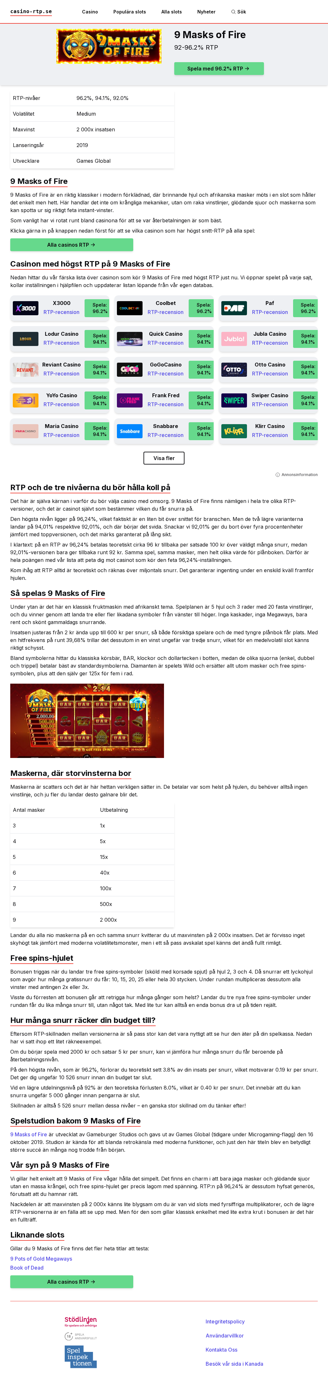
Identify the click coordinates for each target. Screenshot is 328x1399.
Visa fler (164, 458)
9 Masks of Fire (28, 1134)
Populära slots (129, 11)
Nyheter (206, 11)
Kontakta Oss (221, 1349)
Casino (90, 11)
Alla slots (171, 11)
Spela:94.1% (100, 339)
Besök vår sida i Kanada (234, 1364)
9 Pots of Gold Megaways (41, 1258)
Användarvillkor (225, 1335)
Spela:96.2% (100, 308)
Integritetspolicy (225, 1321)
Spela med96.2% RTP (215, 68)
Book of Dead (27, 1267)
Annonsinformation (300, 474)
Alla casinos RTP (68, 245)
